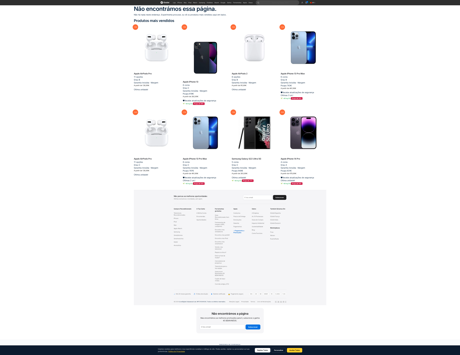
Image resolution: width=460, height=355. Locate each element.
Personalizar (278, 350)
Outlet (176, 242)
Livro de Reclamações (264, 301)
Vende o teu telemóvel (219, 248)
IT (285, 301)
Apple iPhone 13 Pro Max (293, 73)
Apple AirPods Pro (143, 73)
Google (223, 2)
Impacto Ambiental (258, 223)
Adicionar (156, 93)
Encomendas (201, 216)
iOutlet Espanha (275, 213)
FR (283, 301)
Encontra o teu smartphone (220, 230)
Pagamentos (237, 226)
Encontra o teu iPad (221, 238)
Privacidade (245, 301)
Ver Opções (254, 93)
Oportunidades (201, 220)
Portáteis (210, 2)
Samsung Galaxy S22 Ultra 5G (246, 159)
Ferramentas (237, 2)
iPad (189, 2)
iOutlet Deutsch (275, 223)
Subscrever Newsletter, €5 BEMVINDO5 (220, 273)
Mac (185, 2)
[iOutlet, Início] (165, 2)
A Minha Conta (201, 213)
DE (278, 301)
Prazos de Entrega (239, 216)
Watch (195, 2)
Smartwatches (178, 238)
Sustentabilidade (257, 226)
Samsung (202, 2)
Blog (253, 230)
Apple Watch (178, 228)
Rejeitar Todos (262, 350)
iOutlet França (275, 216)
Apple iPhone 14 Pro (290, 159)
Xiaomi (216, 2)
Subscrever (253, 327)
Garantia (236, 223)
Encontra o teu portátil (222, 235)
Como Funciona (257, 233)
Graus (251, 2)
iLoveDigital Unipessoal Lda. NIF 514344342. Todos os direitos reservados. (202, 301)
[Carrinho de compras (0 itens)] (306, 3)
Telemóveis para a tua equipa (221, 267)
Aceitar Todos (294, 350)
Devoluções (237, 220)
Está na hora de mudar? (220, 257)
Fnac (272, 232)
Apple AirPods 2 (239, 73)
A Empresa (255, 213)
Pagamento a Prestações (238, 231)
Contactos (236, 213)
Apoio (245, 2)
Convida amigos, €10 (222, 284)
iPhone (179, 2)
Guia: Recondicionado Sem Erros (222, 217)
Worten (272, 235)
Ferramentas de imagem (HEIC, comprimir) (220, 224)
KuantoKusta (274, 239)
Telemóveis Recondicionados (179, 214)
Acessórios (177, 245)
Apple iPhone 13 (190, 82)
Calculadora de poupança (220, 262)
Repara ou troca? (220, 252)
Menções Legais (234, 301)
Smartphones (178, 235)
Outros (229, 2)
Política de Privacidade (176, 351)
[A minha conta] (302, 3)
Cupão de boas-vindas (220, 280)
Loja (174, 2)
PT (276, 301)
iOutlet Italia (274, 220)
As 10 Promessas (257, 216)
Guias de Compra (257, 220)
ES (281, 301)
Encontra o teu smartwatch (220, 243)
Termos (253, 301)
